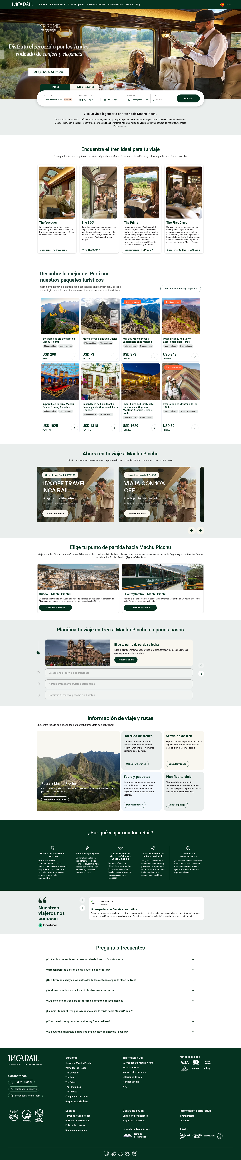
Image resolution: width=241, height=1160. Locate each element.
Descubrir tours (134, 804)
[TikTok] (113, 1153)
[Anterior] (82, 900)
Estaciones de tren (132, 1077)
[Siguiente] (82, 908)
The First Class (73, 1087)
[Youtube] (127, 1153)
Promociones (56, 4)
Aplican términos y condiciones (58, 503)
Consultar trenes (177, 763)
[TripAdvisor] (134, 1153)
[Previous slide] (2, 54)
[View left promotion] (60, 54)
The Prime (70, 1082)
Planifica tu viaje (131, 1081)
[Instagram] (106, 1153)
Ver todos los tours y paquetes (180, 288)
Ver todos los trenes (75, 1068)
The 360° (69, 1077)
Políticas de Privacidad (77, 1120)
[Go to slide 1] (38, 652)
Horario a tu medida (96, 4)
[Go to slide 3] (38, 684)
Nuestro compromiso (76, 1130)
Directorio (185, 1120)
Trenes (42, 4)
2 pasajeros (136, 99)
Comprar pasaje (176, 804)
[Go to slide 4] (38, 695)
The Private (71, 1091)
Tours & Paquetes (76, 4)
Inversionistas (187, 1115)
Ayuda (128, 4)
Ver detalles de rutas (55, 799)
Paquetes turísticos (76, 1101)
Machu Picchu (114, 4)
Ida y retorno (59, 99)
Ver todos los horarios (134, 1072)
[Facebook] (120, 1153)
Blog (138, 4)
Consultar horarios (136, 763)
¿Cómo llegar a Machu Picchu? (139, 1062)
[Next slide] (239, 54)
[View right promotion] (180, 54)
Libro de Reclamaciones (141, 1135)
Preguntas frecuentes (134, 1120)
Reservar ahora (55, 513)
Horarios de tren (131, 1067)
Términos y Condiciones (77, 1115)
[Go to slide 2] (38, 672)
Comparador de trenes (77, 1096)
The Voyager (72, 1072)
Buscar (188, 98)
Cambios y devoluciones (135, 1115)
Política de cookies (75, 1125)
